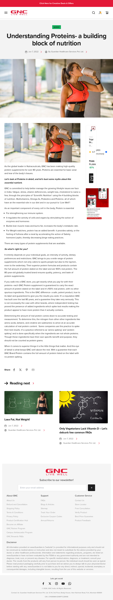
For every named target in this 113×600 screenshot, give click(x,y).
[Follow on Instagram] (56, 583)
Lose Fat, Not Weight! (17, 420)
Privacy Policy (12, 516)
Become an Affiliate (15, 524)
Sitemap (44, 508)
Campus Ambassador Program (19, 532)
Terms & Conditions (15, 512)
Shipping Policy (13, 508)
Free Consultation (82, 508)
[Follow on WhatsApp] (69, 583)
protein (56, 27)
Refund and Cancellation (17, 504)
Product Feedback (83, 520)
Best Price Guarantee (84, 516)
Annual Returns (47, 520)
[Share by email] (33, 369)
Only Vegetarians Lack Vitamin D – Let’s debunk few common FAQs (83, 431)
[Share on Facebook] (14, 369)
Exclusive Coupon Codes (51, 516)
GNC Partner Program (16, 528)
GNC (91, 137)
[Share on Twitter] (20, 369)
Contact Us (79, 500)
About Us (11, 500)
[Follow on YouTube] (63, 583)
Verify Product (81, 512)
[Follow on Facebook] (43, 583)
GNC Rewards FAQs (15, 536)
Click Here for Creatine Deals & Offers (57, 3)
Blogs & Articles (47, 504)
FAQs (43, 500)
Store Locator (80, 504)
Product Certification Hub (17, 520)
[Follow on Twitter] (50, 583)
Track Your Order (48, 512)
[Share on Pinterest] (26, 369)
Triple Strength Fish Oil (91, 141)
